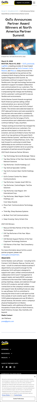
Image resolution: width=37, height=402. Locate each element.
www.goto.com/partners (10, 255)
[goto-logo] (18, 343)
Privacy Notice (6, 395)
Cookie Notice (18, 395)
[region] (18, 388)
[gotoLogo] (4, 3)
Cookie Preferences (18, 398)
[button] (6, 349)
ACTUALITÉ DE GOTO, (16, 56)
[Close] (35, 377)
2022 (24, 56)
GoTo (24, 64)
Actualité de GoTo (13, 11)
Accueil (3, 11)
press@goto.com (7, 321)
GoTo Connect (23, 68)
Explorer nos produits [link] (23, 2)
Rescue (13, 71)
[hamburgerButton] (34, 2)
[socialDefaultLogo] (2, 367)
